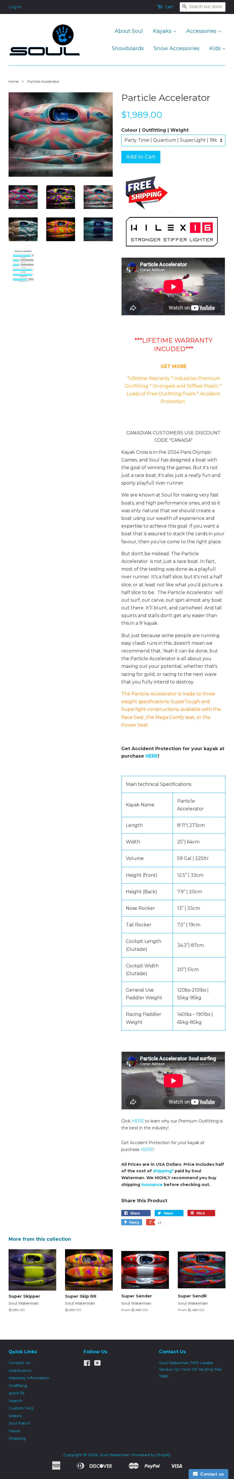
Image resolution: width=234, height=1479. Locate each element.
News (14, 1431)
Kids (215, 48)
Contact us (211, 1474)
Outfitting (18, 1385)
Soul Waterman (115, 1454)
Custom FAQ (21, 1408)
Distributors (20, 1370)
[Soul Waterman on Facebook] (87, 1364)
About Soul (129, 31)
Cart (169, 6)
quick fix (17, 1393)
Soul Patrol (19, 1423)
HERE (152, 756)
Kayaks (163, 31)
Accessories (202, 31)
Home (14, 81)
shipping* (163, 1170)
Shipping (17, 1438)
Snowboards (128, 48)
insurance (152, 1184)
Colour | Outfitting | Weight (155, 130)
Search (15, 1400)
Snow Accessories (176, 48)
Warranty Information (29, 1378)
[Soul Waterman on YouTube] (97, 1364)
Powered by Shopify (151, 1454)
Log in (15, 6)
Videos (15, 1415)
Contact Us (19, 1362)
